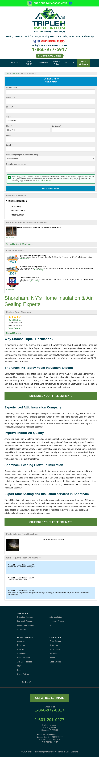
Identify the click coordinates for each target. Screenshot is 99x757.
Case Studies (55, 662)
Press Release (23, 674)
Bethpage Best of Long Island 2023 (33, 267)
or (49, 55)
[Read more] (24, 258)
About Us (21, 641)
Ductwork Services (25, 621)
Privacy (48, 181)
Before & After (55, 645)
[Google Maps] (26, 682)
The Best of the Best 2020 (29, 278)
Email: (9, 145)
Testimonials (55, 649)
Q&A (19, 666)
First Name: (11, 88)
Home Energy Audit (25, 625)
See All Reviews (13, 333)
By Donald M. (15, 320)
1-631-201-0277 (49, 720)
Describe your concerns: (16, 164)
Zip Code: (56, 126)
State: (9, 126)
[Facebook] (19, 682)
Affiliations (21, 653)
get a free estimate (49, 697)
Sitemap (74, 752)
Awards (20, 649)
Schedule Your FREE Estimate (50, 395)
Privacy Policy (50, 752)
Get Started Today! (50, 188)
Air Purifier (21, 629)
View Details (10, 237)
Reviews (53, 653)
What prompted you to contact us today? (22, 155)
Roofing (53, 625)
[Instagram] (29, 682)
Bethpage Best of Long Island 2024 (33, 255)
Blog (19, 670)
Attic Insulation (56, 617)
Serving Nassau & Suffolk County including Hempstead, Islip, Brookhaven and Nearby (49, 36)
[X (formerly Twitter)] (22, 682)
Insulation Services (25, 617)
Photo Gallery (55, 641)
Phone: (9, 135)
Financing (21, 645)
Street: (9, 107)
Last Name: (11, 97)
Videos (52, 658)
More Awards (10, 290)
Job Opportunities (24, 662)
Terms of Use (40, 181)
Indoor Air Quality (57, 621)
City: (8, 116)
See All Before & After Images (19, 244)
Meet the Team (23, 658)
